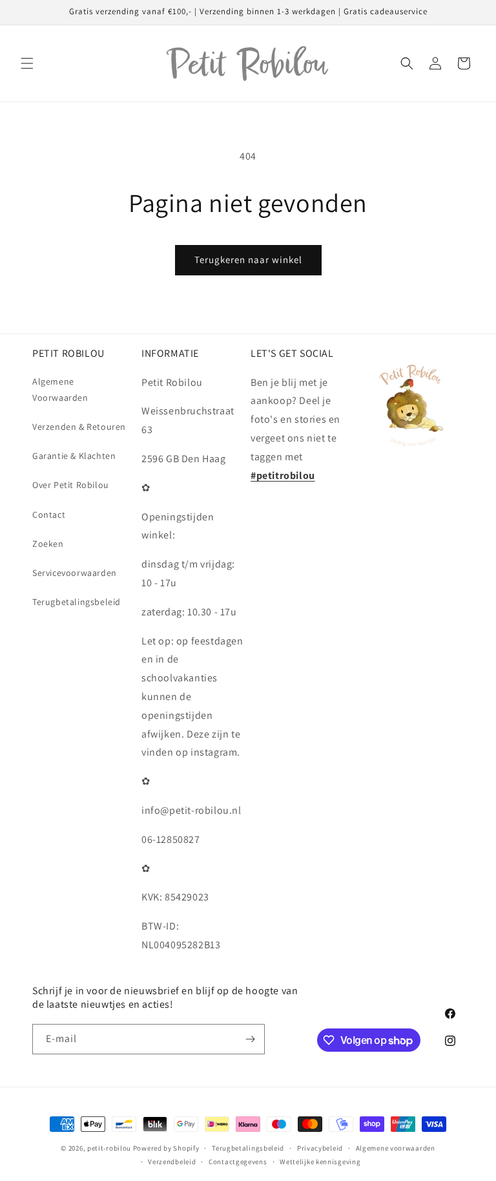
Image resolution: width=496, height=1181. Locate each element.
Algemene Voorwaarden (60, 389)
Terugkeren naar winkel (248, 259)
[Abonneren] (250, 1039)
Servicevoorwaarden (74, 573)
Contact (48, 514)
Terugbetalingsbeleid (76, 602)
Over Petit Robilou (70, 485)
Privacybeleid (320, 1148)
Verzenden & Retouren (79, 426)
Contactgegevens (238, 1161)
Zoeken (48, 543)
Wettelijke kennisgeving (320, 1161)
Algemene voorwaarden (395, 1148)
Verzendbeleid (172, 1161)
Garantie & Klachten (74, 456)
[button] (27, 63)
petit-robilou (109, 1148)
